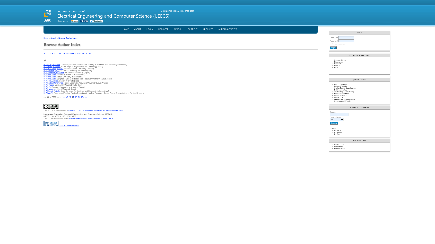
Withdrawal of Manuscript (344, 99)
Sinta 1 (337, 66)
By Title (337, 134)
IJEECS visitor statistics (69, 126)
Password (334, 41)
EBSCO (337, 67)
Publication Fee (340, 90)
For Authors (338, 147)
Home (126, 29)
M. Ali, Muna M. (50, 89)
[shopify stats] (51, 126)
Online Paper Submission (344, 88)
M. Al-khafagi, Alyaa (51, 71)
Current (193, 29)
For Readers (339, 145)
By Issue (337, 130)
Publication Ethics (341, 94)
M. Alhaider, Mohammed (53, 83)
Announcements (228, 29)
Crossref (337, 64)
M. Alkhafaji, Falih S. (52, 91)
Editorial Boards (340, 86)
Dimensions (338, 62)
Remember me (339, 45)
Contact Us (338, 97)
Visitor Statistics (340, 95)
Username (334, 38)
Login (149, 29)
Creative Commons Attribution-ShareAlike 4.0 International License (95, 110)
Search (178, 29)
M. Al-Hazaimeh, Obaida (53, 69)
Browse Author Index (67, 38)
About (137, 29)
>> (86, 97)
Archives (208, 29)
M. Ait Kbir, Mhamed (52, 65)
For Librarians (339, 148)
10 (82, 97)
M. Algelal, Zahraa (51, 81)
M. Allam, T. (48, 93)
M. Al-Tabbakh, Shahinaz (54, 73)
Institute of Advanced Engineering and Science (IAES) (91, 118)
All (90, 53)
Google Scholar (340, 60)
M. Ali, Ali (47, 87)
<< (64, 97)
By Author (338, 132)
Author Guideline (340, 84)
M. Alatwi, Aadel (50, 75)
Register (163, 29)
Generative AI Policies (342, 101)
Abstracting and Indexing (344, 92)
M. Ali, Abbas (49, 85)
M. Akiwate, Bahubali (52, 67)
